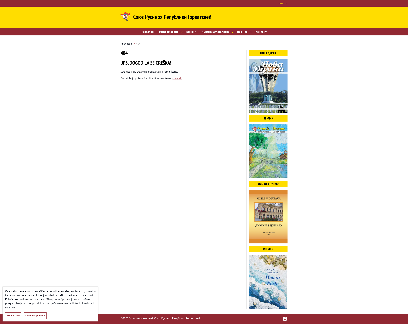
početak (177, 78)
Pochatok (148, 32)
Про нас (242, 32)
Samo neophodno (35, 315)
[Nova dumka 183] (268, 86)
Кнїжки (191, 32)
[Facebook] (285, 318)
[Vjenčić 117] (268, 151)
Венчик (268, 118)
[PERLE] (268, 282)
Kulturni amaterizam (215, 32)
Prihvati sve (13, 315)
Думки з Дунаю (268, 184)
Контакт (261, 32)
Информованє (168, 32)
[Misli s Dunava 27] (268, 216)
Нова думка (268, 53)
